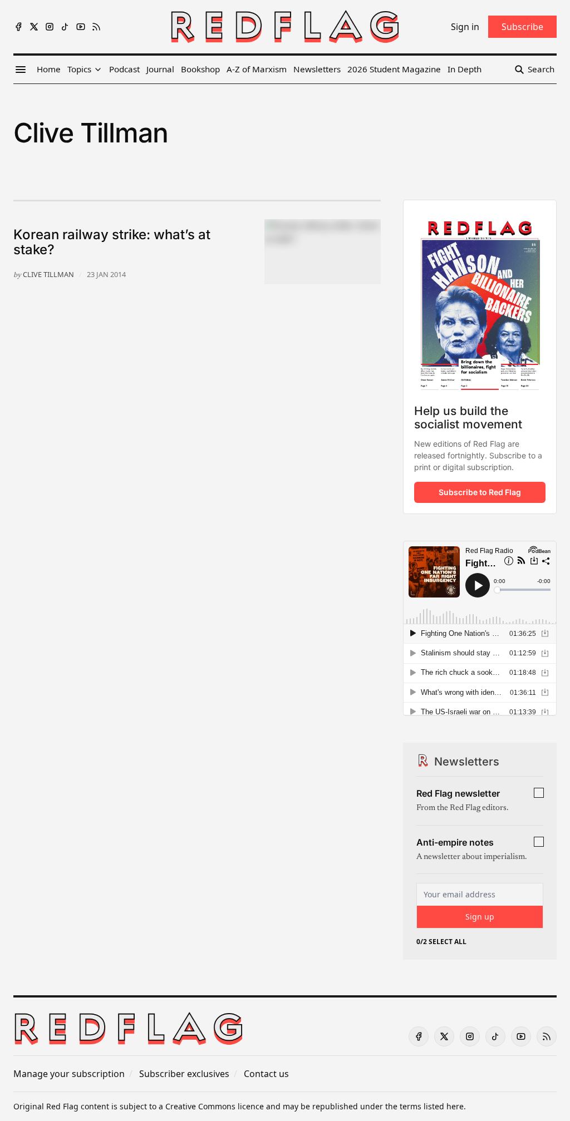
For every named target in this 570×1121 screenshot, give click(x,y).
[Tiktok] (65, 27)
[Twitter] (34, 27)
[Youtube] (81, 27)
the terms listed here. (425, 1106)
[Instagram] (50, 27)
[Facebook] (18, 27)
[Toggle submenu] (98, 69)
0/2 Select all (441, 941)
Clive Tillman (48, 274)
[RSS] (96, 27)
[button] (79, 69)
